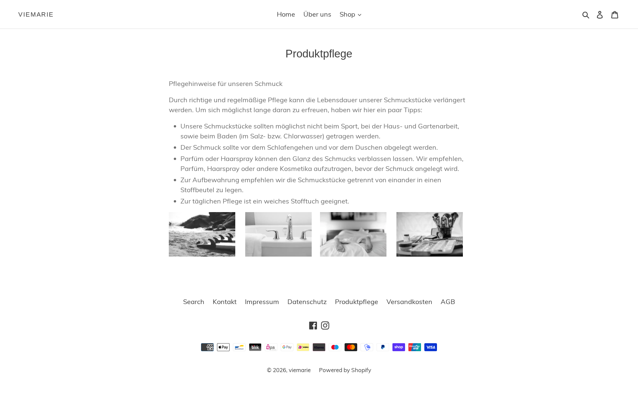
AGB (448, 301)
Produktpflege (356, 301)
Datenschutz (307, 301)
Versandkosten (409, 301)
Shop (348, 14)
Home (286, 14)
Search (193, 301)
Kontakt (225, 301)
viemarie (36, 14)
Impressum (262, 301)
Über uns (317, 14)
